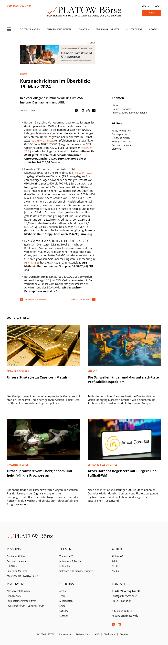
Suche (145, 5)
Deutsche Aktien (30, 29)
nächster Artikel (81, 299)
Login (158, 5)
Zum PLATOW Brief (19, 6)
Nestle (115, 566)
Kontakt (63, 610)
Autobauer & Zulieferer (72, 561)
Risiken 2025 (14, 595)
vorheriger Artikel (35, 299)
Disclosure (109, 634)
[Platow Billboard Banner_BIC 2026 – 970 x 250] (57, 54)
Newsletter (156, 29)
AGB (96, 634)
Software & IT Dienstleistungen (76, 571)
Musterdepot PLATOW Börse (22, 575)
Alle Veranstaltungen (18, 591)
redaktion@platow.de (125, 615)
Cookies (124, 634)
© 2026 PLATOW (45, 634)
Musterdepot (134, 29)
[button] (76, 110)
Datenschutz (83, 634)
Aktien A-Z (117, 556)
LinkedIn (119, 624)
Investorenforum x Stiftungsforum (25, 605)
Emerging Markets (107, 29)
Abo (151, 12)
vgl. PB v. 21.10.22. (43, 140)
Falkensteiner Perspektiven (21, 600)
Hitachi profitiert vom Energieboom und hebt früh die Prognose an (39, 473)
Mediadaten (66, 600)
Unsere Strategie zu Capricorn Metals (37, 377)
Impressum (65, 634)
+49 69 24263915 (122, 611)
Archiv (62, 591)
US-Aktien (83, 29)
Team (62, 595)
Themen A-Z (66, 556)
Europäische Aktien (59, 29)
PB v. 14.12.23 (83, 172)
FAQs (62, 605)
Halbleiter (64, 566)
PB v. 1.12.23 (32, 262)
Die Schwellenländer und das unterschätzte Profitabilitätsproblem (123, 379)
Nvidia (115, 571)
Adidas (115, 561)
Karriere (63, 615)
